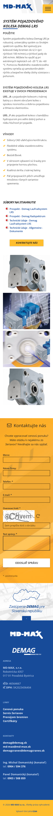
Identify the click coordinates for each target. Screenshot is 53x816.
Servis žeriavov (13, 713)
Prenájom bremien (15, 717)
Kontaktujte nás (26, 242)
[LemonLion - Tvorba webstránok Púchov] (32, 811)
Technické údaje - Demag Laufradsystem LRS (23, 222)
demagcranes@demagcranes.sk (24, 750)
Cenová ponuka (13, 709)
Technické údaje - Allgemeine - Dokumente (26, 229)
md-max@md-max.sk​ (17, 746)
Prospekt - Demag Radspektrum (27, 216)
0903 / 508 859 (16, 778)
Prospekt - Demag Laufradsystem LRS (28, 210)
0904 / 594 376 (16, 766)
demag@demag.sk (15, 742)
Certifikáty (10, 721)
